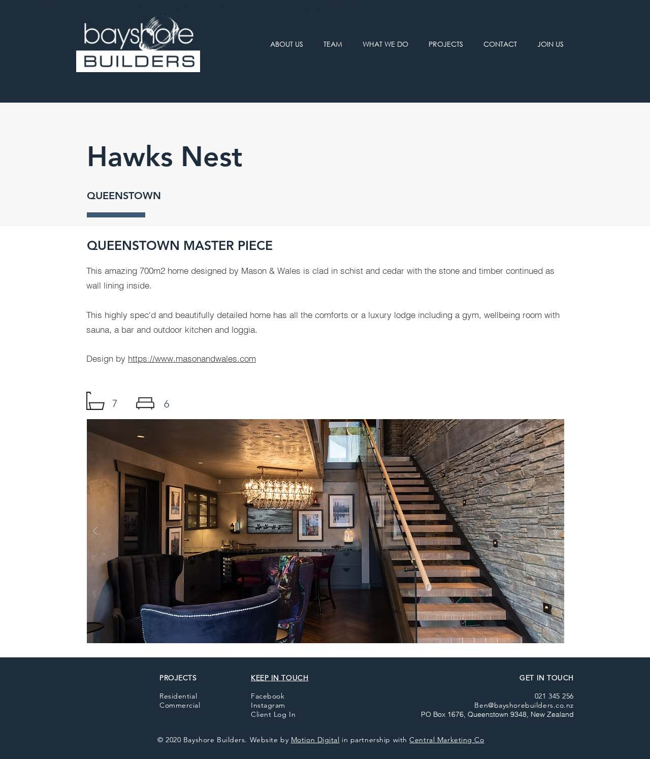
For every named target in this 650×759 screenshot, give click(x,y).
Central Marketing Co (446, 739)
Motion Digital (315, 739)
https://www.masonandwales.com (192, 358)
